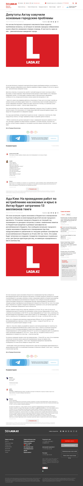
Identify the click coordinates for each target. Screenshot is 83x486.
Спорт (6, 452)
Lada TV (59, 6)
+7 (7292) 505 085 (47, 441)
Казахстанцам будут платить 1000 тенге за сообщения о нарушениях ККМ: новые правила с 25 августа (69, 244)
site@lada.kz (45, 442)
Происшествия (9, 443)
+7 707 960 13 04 (47, 454)
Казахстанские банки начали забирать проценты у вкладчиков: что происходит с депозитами (69, 229)
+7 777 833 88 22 (65, 3)
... (63, 7)
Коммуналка (8, 446)
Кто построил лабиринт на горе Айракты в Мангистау (68, 237)
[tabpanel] (69, 237)
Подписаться (53, 138)
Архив (25, 450)
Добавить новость (70, 440)
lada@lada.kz (44, 463)
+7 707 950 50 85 (47, 448)
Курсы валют (27, 452)
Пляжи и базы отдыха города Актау (69, 456)
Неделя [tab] (63, 214)
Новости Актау (21, 6)
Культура (7, 450)
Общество (8, 21)
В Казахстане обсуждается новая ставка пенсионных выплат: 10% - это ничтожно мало (70, 266)
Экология (7, 448)
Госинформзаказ (28, 448)
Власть (7, 441)
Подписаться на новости (69, 445)
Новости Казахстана (32, 6)
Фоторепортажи (28, 447)
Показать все (33, 189)
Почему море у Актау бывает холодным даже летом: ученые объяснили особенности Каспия (68, 253)
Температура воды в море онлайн (69, 451)
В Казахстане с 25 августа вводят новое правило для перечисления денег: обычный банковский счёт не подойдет (69, 220)
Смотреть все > (37, 3)
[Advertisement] (32, 76)
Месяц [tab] (68, 214)
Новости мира (52, 6)
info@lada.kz (49, 462)
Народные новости (43, 6)
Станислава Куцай (20, 21)
